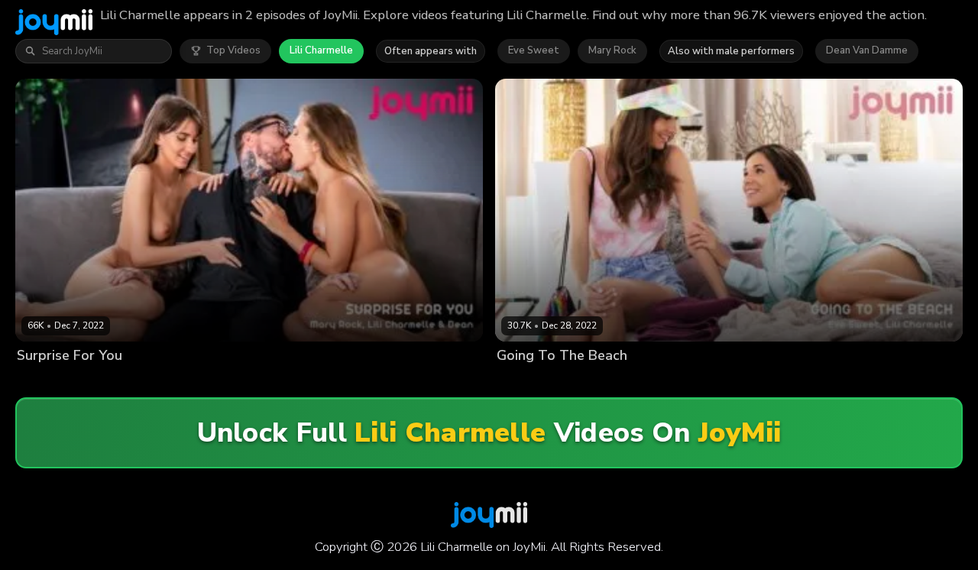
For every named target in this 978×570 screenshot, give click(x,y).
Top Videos (233, 50)
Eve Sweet (533, 50)
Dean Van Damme (867, 50)
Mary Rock (612, 50)
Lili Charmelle (321, 50)
